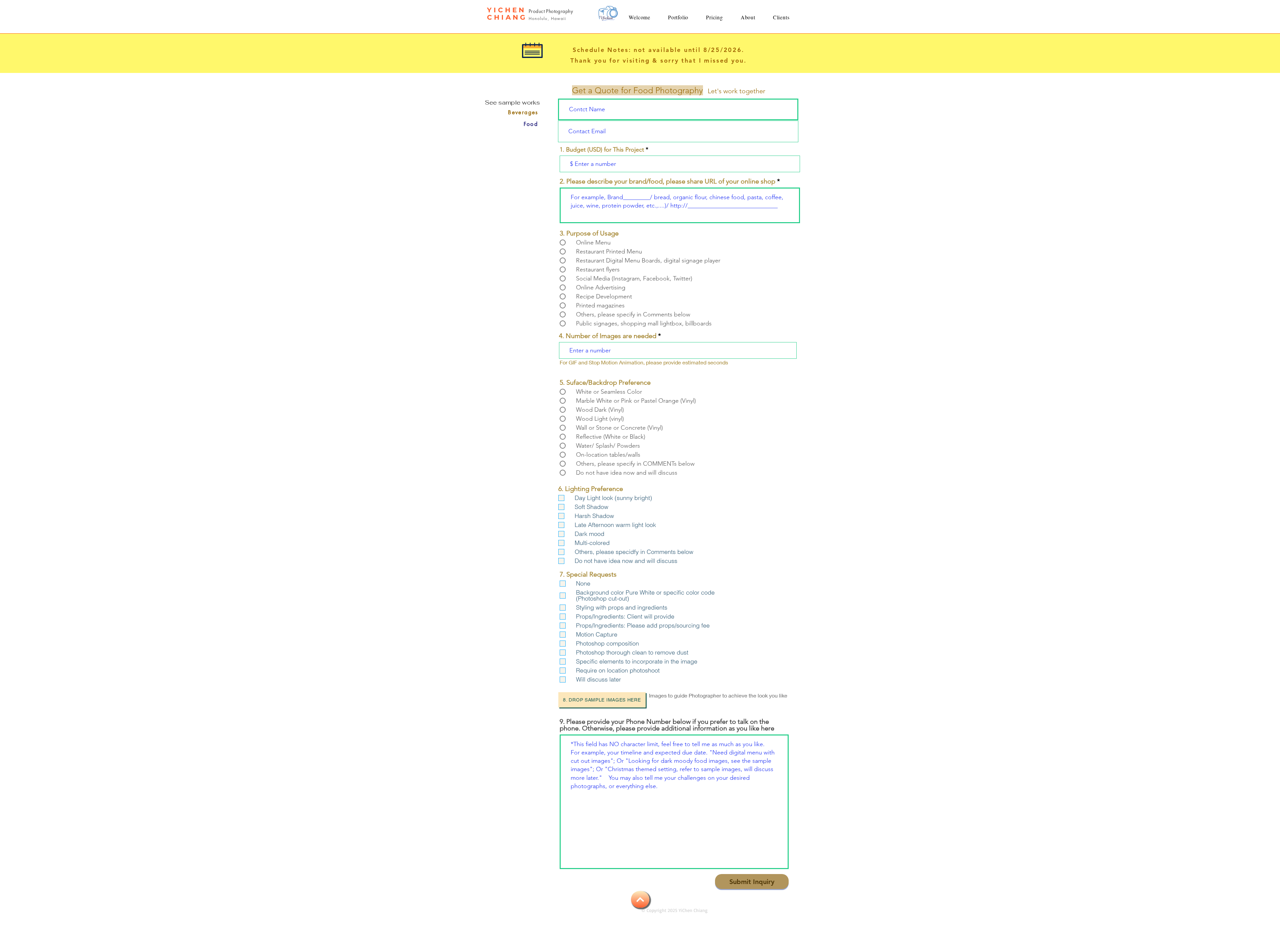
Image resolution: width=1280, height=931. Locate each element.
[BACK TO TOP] (640, 899)
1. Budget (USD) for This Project (602, 150)
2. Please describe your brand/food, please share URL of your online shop (667, 181)
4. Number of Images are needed (607, 335)
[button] (678, 17)
